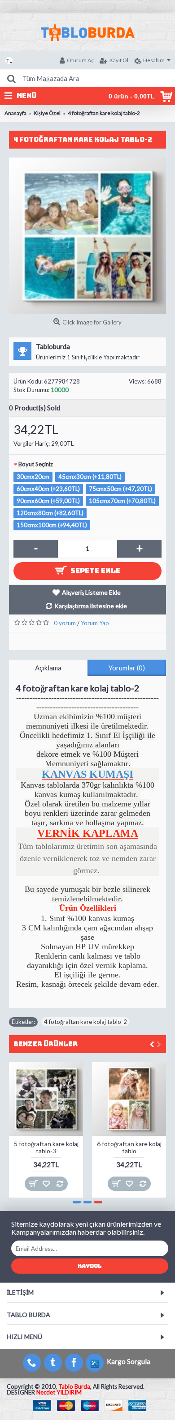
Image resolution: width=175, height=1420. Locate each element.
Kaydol (90, 1266)
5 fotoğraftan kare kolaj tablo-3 (46, 1147)
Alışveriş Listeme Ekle (91, 592)
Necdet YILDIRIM (59, 1392)
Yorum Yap (95, 623)
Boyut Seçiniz (35, 464)
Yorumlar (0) (127, 668)
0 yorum (65, 623)
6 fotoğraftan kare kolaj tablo (129, 1147)
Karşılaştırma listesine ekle (90, 606)
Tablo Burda (74, 1386)
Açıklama (48, 668)
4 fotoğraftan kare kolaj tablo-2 (85, 1021)
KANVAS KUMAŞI (87, 774)
